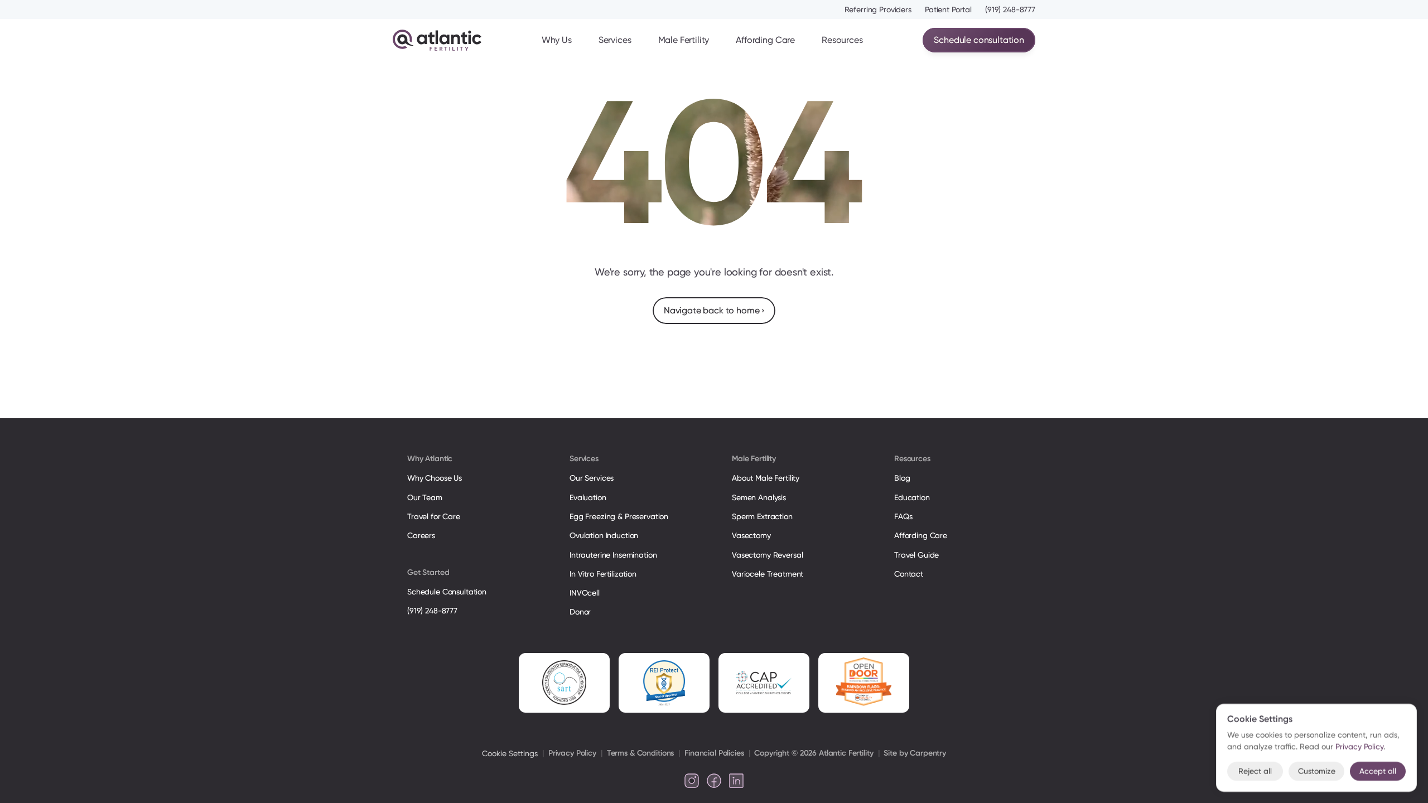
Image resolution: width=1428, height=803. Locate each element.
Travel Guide (916, 554)
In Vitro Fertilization (603, 573)
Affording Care (765, 40)
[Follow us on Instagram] (692, 781)
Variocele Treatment (768, 573)
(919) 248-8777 (1010, 9)
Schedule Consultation (446, 591)
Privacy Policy (572, 753)
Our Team (424, 497)
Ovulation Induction (604, 535)
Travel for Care (433, 516)
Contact (908, 573)
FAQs (903, 516)
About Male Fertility (765, 477)
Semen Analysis (759, 497)
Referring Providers (878, 9)
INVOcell (585, 592)
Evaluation (588, 497)
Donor (580, 611)
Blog (902, 477)
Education (912, 497)
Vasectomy (751, 535)
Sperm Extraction (762, 516)
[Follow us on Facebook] (714, 781)
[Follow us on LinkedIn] (736, 781)
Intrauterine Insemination (613, 554)
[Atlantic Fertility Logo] (437, 40)
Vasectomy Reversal (767, 554)
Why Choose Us (434, 477)
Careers (421, 535)
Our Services (592, 477)
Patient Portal (948, 9)
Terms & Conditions (640, 753)
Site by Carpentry (915, 753)
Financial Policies (714, 753)
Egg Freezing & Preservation (619, 516)
